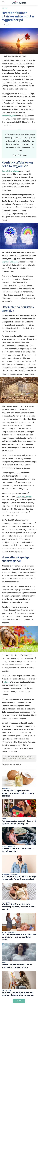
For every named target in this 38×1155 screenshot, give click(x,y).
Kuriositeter (6, 990)
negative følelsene (10, 262)
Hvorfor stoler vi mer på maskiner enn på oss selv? (17, 850)
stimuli (6, 682)
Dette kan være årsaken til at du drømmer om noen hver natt (17, 966)
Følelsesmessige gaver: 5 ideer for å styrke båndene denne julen (19, 822)
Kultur (4, 819)
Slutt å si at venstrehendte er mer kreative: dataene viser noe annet (18, 993)
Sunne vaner (6, 788)
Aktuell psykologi (8, 846)
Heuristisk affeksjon (10, 171)
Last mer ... (19, 1001)
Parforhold (6, 902)
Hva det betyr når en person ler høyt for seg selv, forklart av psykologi (19, 877)
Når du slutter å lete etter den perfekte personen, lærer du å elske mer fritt (19, 906)
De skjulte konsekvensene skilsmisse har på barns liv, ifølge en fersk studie (19, 937)
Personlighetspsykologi (10, 874)
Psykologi (5, 8)
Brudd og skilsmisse (9, 932)
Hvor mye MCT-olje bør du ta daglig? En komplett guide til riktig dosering (18, 793)
